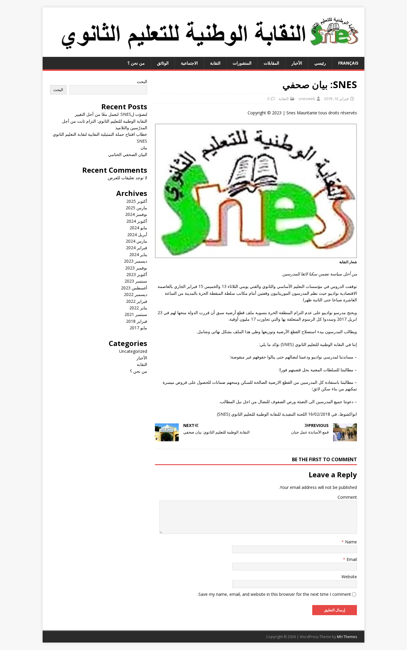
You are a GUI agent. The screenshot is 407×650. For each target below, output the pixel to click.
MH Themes (347, 636)
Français (348, 63)
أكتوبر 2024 (136, 221)
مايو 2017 (138, 328)
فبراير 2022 (136, 301)
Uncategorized (133, 351)
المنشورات (242, 63)
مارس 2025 (136, 208)
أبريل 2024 (137, 234)
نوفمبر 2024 (136, 214)
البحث (142, 81)
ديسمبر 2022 (135, 294)
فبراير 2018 (136, 321)
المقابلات (271, 63)
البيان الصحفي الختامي (127, 154)
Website (349, 576)
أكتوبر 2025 (136, 201)
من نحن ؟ (136, 63)
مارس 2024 (136, 241)
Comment (347, 497)
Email (351, 559)
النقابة (215, 63)
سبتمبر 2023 (136, 281)
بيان (144, 147)
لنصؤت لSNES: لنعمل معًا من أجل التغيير (111, 114)
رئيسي (320, 63)
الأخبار (296, 63)
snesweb (307, 98)
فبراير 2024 (136, 247)
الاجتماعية (189, 63)
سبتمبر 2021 (136, 314)
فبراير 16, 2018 (336, 98)
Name (350, 542)
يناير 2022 (138, 308)
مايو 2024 (138, 227)
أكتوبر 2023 (136, 274)
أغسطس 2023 (134, 288)
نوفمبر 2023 (136, 268)
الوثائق (163, 63)
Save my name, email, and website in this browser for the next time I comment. (274, 594)
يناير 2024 (138, 254)
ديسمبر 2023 (135, 261)
